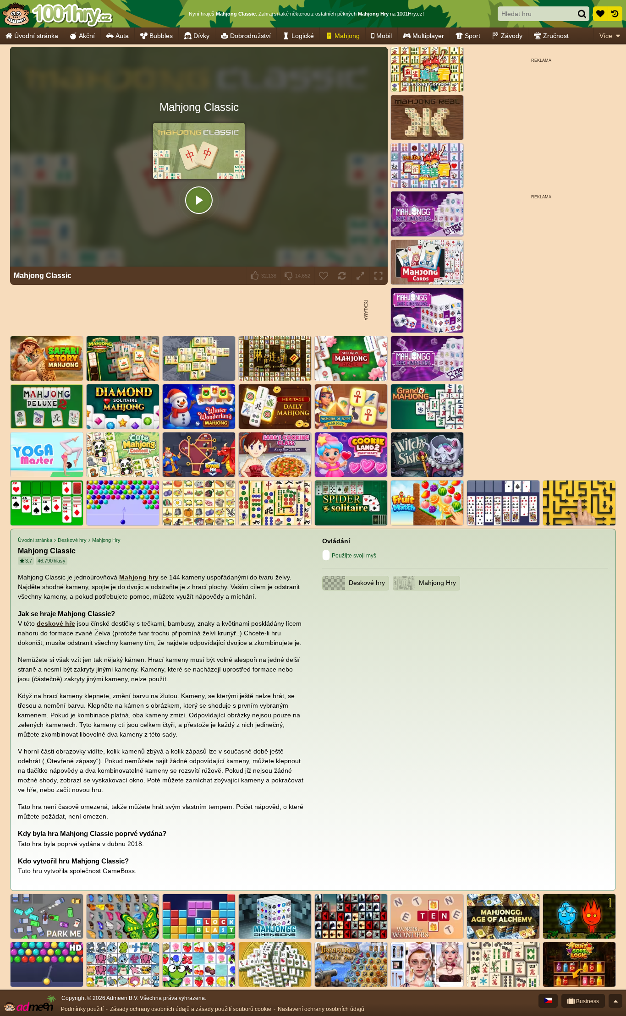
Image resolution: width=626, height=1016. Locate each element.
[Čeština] (548, 1001)
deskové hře (56, 623)
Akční (87, 35)
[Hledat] (582, 13)
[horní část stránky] (615, 1001)
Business (587, 1001)
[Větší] (360, 276)
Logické (302, 35)
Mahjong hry (139, 577)
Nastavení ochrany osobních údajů (321, 1009)
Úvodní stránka (36, 35)
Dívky (201, 35)
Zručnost (556, 35)
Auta (122, 35)
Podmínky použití (82, 1009)
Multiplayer (428, 35)
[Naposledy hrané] (615, 13)
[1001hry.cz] (57, 13)
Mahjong (347, 35)
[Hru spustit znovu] (342, 276)
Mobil (384, 35)
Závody (511, 35)
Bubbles (161, 35)
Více (605, 35)
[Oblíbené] (600, 13)
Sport (472, 35)
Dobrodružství (250, 35)
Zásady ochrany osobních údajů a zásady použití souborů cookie (190, 1009)
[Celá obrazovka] (378, 276)
